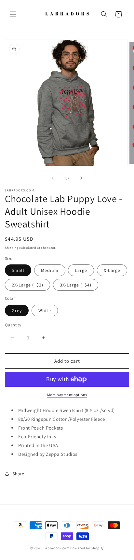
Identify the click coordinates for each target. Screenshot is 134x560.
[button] (13, 14)
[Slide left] (53, 178)
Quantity (13, 325)
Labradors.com (57, 548)
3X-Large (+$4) (75, 285)
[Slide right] (81, 178)
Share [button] (18, 474)
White (44, 310)
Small (18, 270)
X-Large (112, 270)
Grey (17, 310)
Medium (50, 270)
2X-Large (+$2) (27, 285)
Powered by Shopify (87, 548)
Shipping (12, 248)
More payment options (67, 394)
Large (81, 270)
